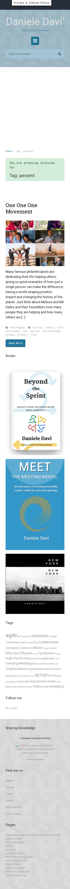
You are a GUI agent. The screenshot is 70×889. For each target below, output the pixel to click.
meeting (12, 663)
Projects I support (15, 868)
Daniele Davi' (35, 22)
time (34, 334)
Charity (37, 327)
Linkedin (10, 787)
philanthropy (51, 330)
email (35, 654)
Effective (12, 653)
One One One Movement (21, 208)
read (32, 676)
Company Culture (18, 648)
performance (53, 669)
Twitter (9, 793)
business (39, 635)
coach (23, 642)
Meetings (25, 663)
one (25, 330)
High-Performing (18, 658)
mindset (49, 663)
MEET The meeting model (19, 856)
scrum (42, 675)
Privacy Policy (13, 864)
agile (11, 635)
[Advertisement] (35, 110)
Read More (15, 343)
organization (36, 669)
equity (50, 327)
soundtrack (12, 681)
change (53, 636)
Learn (57, 659)
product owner (22, 675)
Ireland (34, 658)
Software (55, 675)
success (24, 681)
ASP (19, 636)
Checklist (12, 642)
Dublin (53, 648)
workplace (56, 686)
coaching (32, 642)
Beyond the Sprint (15, 842)
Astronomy (26, 636)
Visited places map (16, 875)
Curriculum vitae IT (15, 853)
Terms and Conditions (17, 871)
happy (57, 654)
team (52, 681)
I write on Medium (35, 759)
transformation (25, 686)
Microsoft (39, 663)
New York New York (16, 860)
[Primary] (35, 41)
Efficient (26, 653)
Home (9, 151)
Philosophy (17, 327)
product (23, 334)
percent (35, 330)
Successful (38, 681)
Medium (10, 780)
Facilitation (46, 653)
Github (9, 800)
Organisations (16, 669)
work (45, 686)
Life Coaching (13, 814)
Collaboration (49, 642)
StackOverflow (13, 807)
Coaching (11, 849)
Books (9, 846)
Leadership (46, 658)
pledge (10, 334)
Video (37, 686)
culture (36, 647)
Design (46, 648)
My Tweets (11, 708)
